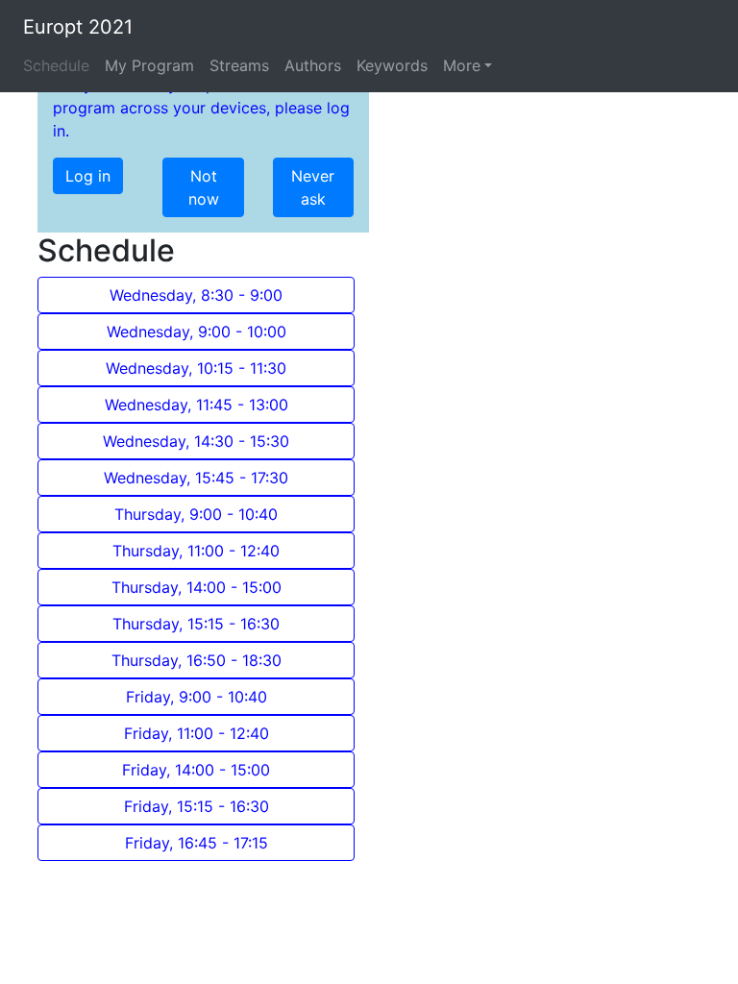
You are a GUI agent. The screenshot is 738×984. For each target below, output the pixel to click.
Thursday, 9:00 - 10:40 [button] (196, 514)
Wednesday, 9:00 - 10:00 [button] (196, 331)
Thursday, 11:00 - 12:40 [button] (196, 550)
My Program (149, 65)
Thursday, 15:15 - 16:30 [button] (196, 623)
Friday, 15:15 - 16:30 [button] (196, 806)
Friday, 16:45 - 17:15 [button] (196, 842)
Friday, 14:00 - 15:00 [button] (196, 769)
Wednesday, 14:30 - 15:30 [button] (196, 441)
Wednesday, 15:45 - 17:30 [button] (196, 477)
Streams (239, 65)
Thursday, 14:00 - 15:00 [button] (196, 587)
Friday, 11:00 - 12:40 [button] (196, 733)
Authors (312, 65)
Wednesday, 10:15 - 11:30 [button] (196, 368)
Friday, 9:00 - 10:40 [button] (196, 696)
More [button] (461, 65)
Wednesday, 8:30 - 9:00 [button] (196, 295)
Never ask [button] (312, 187)
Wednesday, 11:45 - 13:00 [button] (196, 404)
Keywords (392, 65)
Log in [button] (88, 175)
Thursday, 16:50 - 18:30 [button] (196, 660)
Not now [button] (203, 187)
